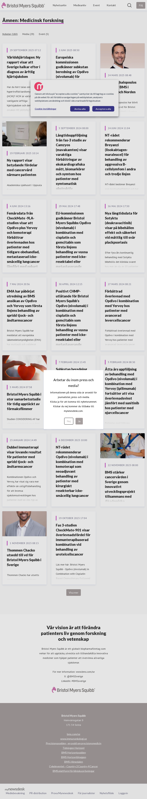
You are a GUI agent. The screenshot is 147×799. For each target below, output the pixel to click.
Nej (69, 421)
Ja (79, 421)
